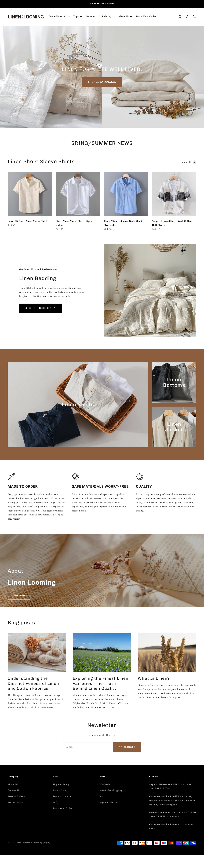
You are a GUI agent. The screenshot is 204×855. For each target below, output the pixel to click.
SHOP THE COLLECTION (41, 308)
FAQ (55, 803)
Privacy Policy (15, 803)
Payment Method (108, 803)
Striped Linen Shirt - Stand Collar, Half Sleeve (172, 223)
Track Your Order (146, 16)
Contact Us (14, 791)
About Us (123, 17)
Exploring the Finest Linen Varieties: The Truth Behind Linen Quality (100, 683)
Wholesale (104, 785)
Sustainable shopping (110, 791)
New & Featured (57, 17)
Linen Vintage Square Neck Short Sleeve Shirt (123, 223)
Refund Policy (60, 791)
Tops (76, 17)
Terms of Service (62, 797)
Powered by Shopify (40, 843)
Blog (101, 797)
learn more (19, 595)
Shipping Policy (61, 785)
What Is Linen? (154, 678)
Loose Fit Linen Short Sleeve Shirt (27, 221)
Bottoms (90, 17)
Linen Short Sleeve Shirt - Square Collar (75, 223)
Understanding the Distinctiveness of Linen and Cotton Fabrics (33, 683)
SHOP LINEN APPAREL (102, 82)
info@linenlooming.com (165, 804)
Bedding (106, 17)
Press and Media (17, 797)
